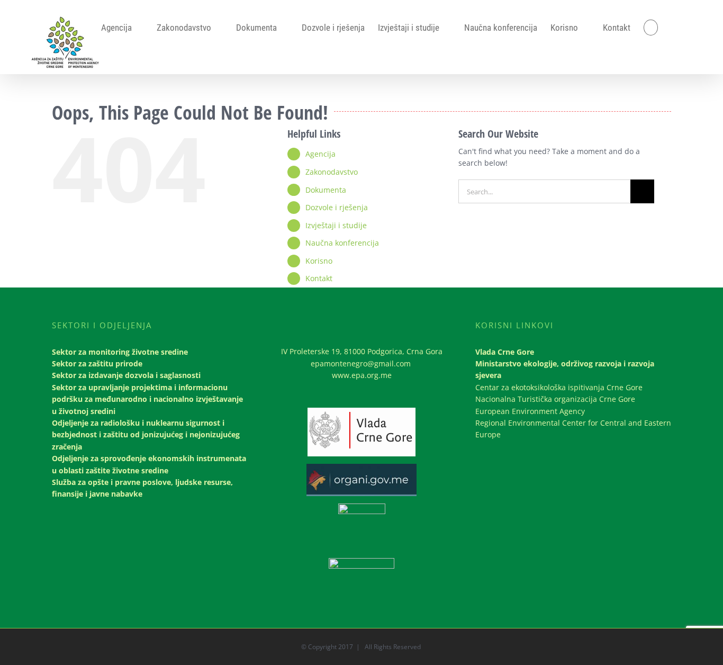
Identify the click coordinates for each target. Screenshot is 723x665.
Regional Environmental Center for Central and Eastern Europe (573, 428)
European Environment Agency (530, 411)
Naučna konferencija (342, 243)
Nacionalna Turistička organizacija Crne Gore (555, 399)
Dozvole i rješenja (336, 207)
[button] (651, 27)
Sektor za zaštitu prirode (97, 363)
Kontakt (318, 278)
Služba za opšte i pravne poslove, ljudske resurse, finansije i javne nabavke (142, 488)
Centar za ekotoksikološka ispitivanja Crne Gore (559, 387)
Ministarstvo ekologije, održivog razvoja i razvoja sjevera (564, 369)
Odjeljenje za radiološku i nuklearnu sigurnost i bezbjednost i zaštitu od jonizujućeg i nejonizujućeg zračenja (146, 435)
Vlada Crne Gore (504, 352)
